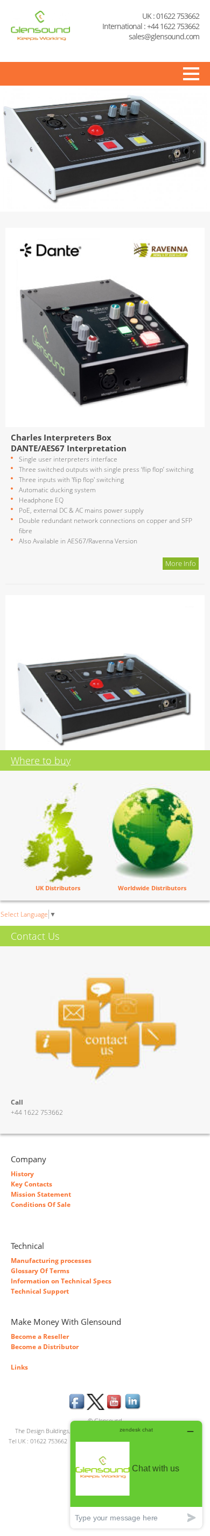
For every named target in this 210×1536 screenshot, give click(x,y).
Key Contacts (31, 1184)
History (22, 1173)
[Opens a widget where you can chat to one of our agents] (136, 1474)
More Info (180, 563)
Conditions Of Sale (41, 1204)
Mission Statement (41, 1194)
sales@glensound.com (164, 36)
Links (19, 1367)
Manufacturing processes (51, 1260)
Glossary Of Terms (40, 1270)
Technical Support (40, 1291)
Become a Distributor (45, 1346)
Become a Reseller (40, 1336)
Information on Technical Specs (61, 1281)
